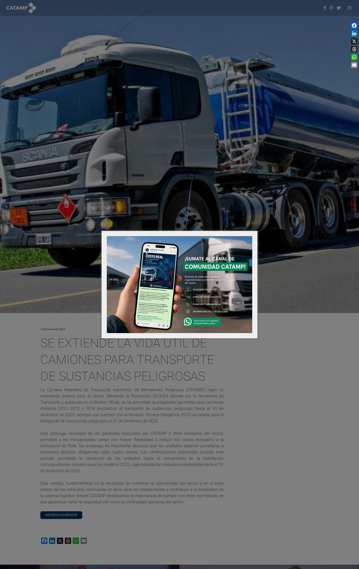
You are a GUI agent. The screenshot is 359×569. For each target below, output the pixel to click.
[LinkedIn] (354, 33)
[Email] (354, 65)
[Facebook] (354, 25)
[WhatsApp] (354, 57)
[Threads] (354, 49)
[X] (354, 41)
